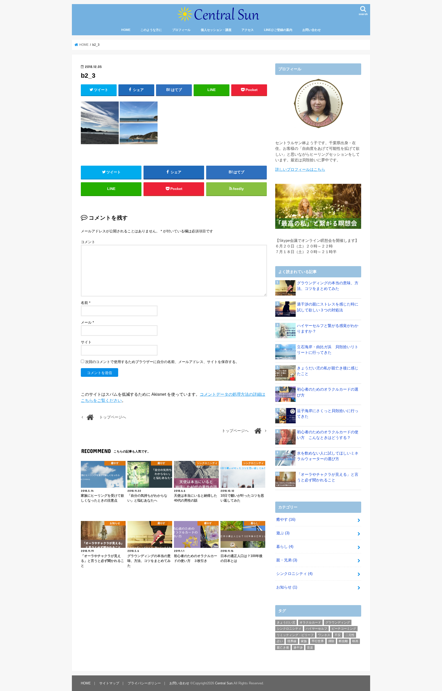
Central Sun (224, 683)
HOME (125, 30)
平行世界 (318, 641)
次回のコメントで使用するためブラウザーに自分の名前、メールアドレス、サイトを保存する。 (162, 362)
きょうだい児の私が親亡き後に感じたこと (327, 371)
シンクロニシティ (294, 574)
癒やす (285, 519)
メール (87, 322)
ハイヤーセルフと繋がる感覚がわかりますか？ (327, 328)
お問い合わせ (311, 30)
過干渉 (298, 647)
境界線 (291, 641)
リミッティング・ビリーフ (295, 635)
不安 (338, 635)
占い (280, 641)
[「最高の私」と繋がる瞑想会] (318, 206)
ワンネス (324, 635)
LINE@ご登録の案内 (278, 30)
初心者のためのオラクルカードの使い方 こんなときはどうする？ (327, 435)
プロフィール (181, 30)
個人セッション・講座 (216, 30)
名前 (85, 303)
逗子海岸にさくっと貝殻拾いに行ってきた (327, 413)
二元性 (350, 635)
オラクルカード (310, 622)
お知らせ (286, 587)
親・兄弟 (286, 560)
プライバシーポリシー (144, 683)
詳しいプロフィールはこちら (300, 169)
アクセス (247, 30)
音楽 (310, 647)
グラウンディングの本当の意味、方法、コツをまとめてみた (327, 286)
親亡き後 (283, 647)
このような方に (151, 30)
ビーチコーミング (344, 628)
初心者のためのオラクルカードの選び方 (327, 392)
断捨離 (343, 641)
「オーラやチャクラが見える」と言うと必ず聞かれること (327, 477)
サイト (86, 342)
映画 (355, 641)
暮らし (284, 547)
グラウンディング (337, 622)
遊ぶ (283, 533)
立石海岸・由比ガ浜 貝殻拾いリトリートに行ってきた (327, 350)
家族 (304, 641)
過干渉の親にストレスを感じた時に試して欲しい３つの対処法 (327, 307)
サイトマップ (109, 683)
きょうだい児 (286, 622)
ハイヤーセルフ (316, 628)
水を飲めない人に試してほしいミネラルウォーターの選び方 (327, 456)
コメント (88, 242)
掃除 (331, 641)
